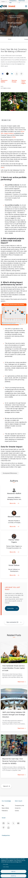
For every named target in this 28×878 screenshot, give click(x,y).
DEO (2, 167)
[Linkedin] (8, 823)
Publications (5, 810)
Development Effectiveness (10, 473)
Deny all (13, 871)
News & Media (5, 808)
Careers (17, 810)
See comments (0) (12, 622)
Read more (21, 681)
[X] (13, 823)
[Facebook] (3, 823)
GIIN (13, 137)
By (1, 79)
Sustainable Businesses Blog (16, 15)
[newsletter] (8, 827)
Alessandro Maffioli (4, 81)
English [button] (3, 1)
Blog (3, 805)
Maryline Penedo (14, 81)
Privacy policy (5, 864)
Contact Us (17, 808)
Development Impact (15, 17)
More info (13, 503)
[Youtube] (18, 823)
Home (5, 15)
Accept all (13, 875)
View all (5, 786)
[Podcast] (3, 827)
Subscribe (10, 608)
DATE (2, 86)
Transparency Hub (19, 805)
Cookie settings (6, 866)
